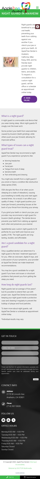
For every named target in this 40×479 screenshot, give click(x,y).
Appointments (31, 477)
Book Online (27, 99)
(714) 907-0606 (14, 406)
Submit (36, 379)
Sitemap (33, 462)
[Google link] (8, 420)
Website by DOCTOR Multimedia (20, 468)
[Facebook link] (3, 420)
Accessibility (20, 465)
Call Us (11, 477)
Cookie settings (20, 473)
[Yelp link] (13, 420)
